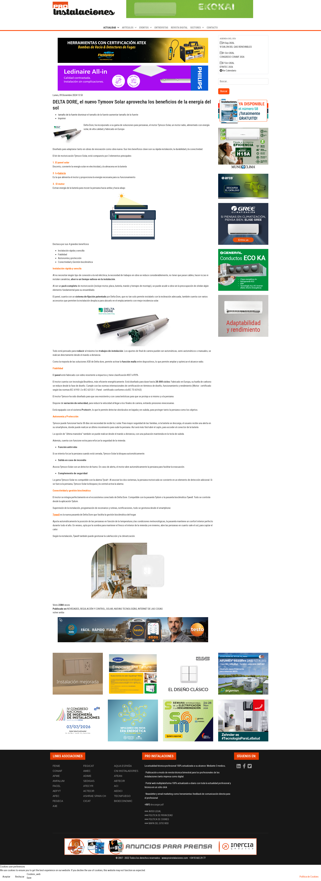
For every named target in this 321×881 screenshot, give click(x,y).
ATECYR (88, 786)
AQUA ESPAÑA (123, 765)
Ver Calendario (229, 70)
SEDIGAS (88, 781)
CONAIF (57, 770)
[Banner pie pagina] (160, 846)
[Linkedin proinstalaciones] (239, 767)
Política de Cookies (309, 876)
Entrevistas (161, 27)
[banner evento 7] (188, 720)
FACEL (57, 786)
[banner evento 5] (77, 720)
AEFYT (57, 791)
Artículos (127, 27)
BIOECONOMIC (123, 801)
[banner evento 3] (188, 674)
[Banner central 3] (133, 629)
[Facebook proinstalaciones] (244, 767)
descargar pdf (157, 804)
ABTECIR (119, 781)
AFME (56, 775)
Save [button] (29, 877)
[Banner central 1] (133, 50)
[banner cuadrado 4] (243, 224)
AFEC (56, 796)
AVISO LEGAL (155, 811)
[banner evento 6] (133, 720)
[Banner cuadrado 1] (243, 111)
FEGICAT (88, 765)
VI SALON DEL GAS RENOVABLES (236, 46)
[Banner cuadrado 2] (243, 149)
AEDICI (118, 791)
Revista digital (179, 27)
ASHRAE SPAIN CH (94, 796)
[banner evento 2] (133, 674)
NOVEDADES (73, 608)
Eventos (144, 27)
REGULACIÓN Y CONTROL (92, 608)
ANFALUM (59, 781)
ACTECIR (88, 791)
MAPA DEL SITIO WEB (159, 823)
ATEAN (118, 775)
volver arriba (58, 612)
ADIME (87, 775)
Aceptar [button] (6, 876)
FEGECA (58, 801)
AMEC (87, 770)
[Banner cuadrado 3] (243, 186)
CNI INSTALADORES (126, 770)
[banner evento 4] (243, 674)
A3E (55, 806)
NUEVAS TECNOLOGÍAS (125, 608)
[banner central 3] (133, 78)
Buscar (223, 91)
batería (62, 173)
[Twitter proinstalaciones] (250, 767)
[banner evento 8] (243, 720)
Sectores (195, 27)
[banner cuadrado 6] (243, 316)
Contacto (212, 27)
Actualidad (109, 27)
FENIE (56, 765)
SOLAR (109, 608)
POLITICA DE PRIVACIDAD (161, 815)
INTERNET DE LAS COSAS (150, 608)
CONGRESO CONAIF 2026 (232, 56)
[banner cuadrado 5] (243, 270)
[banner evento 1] (77, 674)
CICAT (87, 801)
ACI (116, 786)
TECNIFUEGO (122, 796)
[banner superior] (189, 9)
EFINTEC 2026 (226, 66)
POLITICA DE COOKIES (159, 819)
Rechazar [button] (19, 876)
